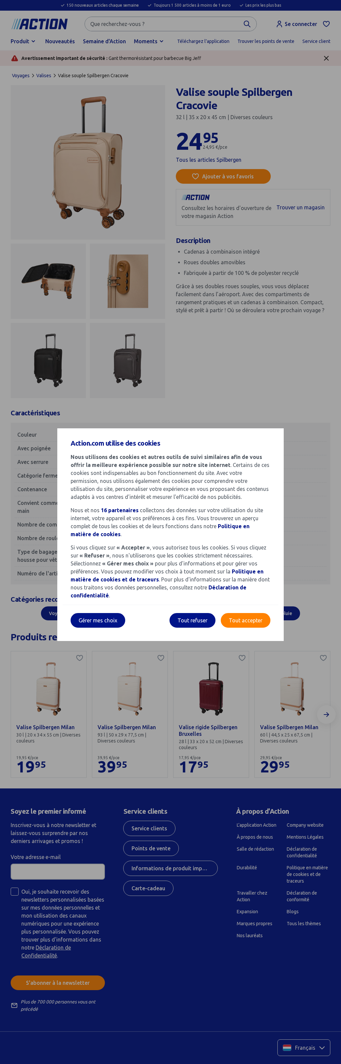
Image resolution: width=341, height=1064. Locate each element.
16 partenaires (120, 510)
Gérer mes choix (98, 620)
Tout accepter (245, 620)
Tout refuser (192, 620)
